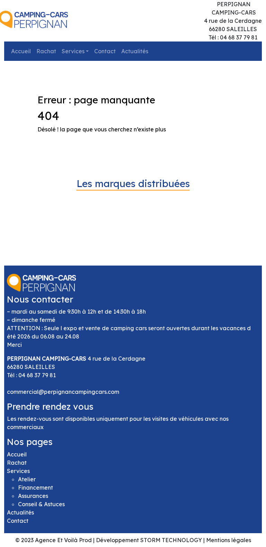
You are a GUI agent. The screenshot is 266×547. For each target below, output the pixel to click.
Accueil (21, 51)
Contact (105, 51)
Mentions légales (228, 540)
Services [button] (73, 51)
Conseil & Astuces (41, 504)
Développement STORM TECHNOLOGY (149, 540)
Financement (35, 487)
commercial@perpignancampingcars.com (63, 391)
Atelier (27, 479)
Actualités (134, 51)
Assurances (33, 495)
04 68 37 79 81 (37, 375)
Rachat (46, 51)
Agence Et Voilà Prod (63, 540)
